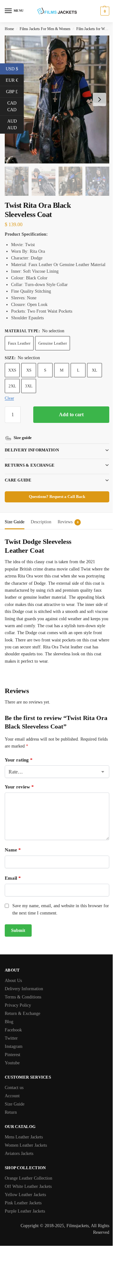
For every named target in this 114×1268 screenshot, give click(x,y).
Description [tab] (41, 521)
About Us (13, 987)
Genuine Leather (52, 343)
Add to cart (71, 414)
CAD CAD (15, 106)
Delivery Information (32, 449)
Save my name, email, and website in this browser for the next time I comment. (57, 916)
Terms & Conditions (23, 1003)
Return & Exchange (22, 1020)
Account (12, 1102)
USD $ (15, 68)
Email (13, 884)
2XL (12, 386)
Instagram (13, 1053)
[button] (104, 11)
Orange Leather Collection (28, 1184)
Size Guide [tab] (14, 521)
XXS (12, 370)
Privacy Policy (18, 1012)
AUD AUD (15, 124)
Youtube (12, 1069)
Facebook (13, 1036)
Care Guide (18, 479)
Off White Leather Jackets (28, 1193)
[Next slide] (99, 99)
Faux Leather (19, 343)
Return (11, 1119)
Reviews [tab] (68, 521)
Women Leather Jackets (26, 1152)
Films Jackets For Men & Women (45, 29)
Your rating (19, 766)
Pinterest (12, 1061)
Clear (9, 398)
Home (9, 29)
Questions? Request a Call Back (55, 496)
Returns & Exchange (29, 464)
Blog (9, 1028)
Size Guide (14, 1110)
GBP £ (15, 91)
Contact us (14, 1094)
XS (28, 370)
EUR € (15, 80)
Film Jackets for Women (94, 29)
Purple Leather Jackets (25, 1217)
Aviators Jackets (19, 1160)
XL (94, 370)
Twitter (11, 1044)
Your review (19, 793)
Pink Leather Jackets (23, 1209)
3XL (29, 386)
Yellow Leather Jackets (25, 1201)
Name (13, 856)
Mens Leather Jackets (24, 1143)
